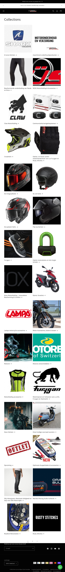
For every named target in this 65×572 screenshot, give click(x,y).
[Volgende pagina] (37, 541)
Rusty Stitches (37, 534)
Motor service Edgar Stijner (19, 569)
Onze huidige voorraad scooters (44, 432)
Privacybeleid (46, 569)
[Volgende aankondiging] (62, 5)
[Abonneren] (33, 549)
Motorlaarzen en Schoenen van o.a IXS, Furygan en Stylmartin (46, 398)
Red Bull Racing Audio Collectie (43, 498)
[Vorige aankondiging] (3, 5)
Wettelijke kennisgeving (46, 571)
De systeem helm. (10, 227)
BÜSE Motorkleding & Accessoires (44, 88)
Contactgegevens (57, 571)
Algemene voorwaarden (55, 569)
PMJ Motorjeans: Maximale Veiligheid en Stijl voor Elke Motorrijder (18, 499)
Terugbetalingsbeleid (36, 569)
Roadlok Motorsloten (11, 534)
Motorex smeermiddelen (41, 364)
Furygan (7, 260)
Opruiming (7, 465)
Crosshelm (7, 157)
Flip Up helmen (38, 227)
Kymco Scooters (38, 295)
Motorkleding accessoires (12, 397)
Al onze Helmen (9, 55)
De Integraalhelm (10, 194)
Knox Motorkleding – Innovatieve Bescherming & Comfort (15, 296)
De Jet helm (37, 194)
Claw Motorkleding (10, 123)
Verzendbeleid (36, 571)
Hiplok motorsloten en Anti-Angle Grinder (44, 261)
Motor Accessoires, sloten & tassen (44, 330)
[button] (3, 11)
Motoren (7, 364)
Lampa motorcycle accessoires (14, 330)
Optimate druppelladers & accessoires (46, 465)
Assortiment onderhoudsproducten (45, 55)
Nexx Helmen (8, 432)
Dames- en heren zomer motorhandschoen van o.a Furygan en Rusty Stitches (46, 158)
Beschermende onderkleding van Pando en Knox (17, 89)
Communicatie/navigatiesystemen (44, 123)
